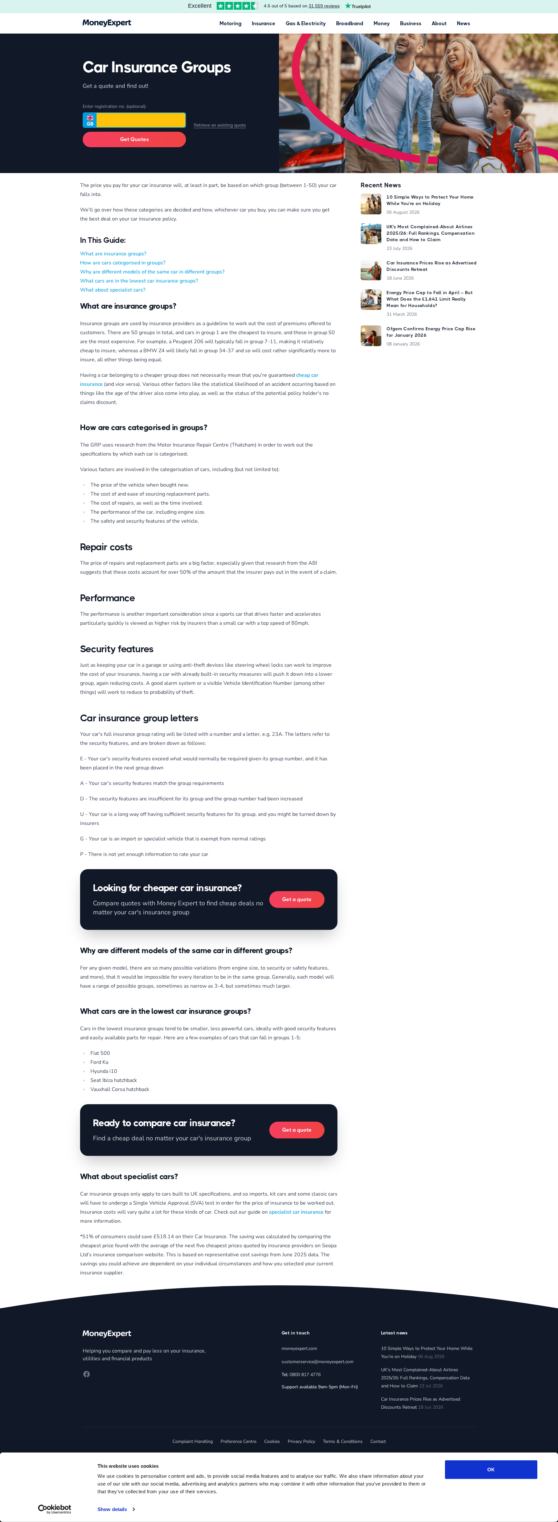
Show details (112, 1509)
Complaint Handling (192, 1441)
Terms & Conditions (343, 1441)
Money (382, 23)
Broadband (349, 23)
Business (410, 23)
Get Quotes (134, 139)
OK (491, 1469)
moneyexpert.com (299, 1348)
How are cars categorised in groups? (122, 262)
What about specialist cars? (112, 289)
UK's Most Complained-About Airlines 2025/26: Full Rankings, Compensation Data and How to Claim (425, 1378)
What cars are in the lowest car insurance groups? (139, 280)
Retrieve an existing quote (220, 125)
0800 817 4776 (305, 1375)
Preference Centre (238, 1441)
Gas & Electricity (306, 23)
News (463, 23)
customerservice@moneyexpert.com (318, 1362)
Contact (378, 1441)
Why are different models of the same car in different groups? (152, 271)
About (439, 23)
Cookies (272, 1441)
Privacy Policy (301, 1441)
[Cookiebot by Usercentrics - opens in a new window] (54, 1509)
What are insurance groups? (113, 253)
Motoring (231, 23)
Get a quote (297, 899)
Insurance (263, 23)
